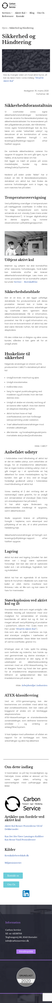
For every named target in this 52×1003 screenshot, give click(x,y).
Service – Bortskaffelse (25, 282)
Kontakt (20, 16)
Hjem (4, 28)
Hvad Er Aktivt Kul (26, 629)
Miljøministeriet (13, 863)
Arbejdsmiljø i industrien (34, 685)
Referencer (7, 16)
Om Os (40, 13)
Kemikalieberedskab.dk (17, 855)
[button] (11, 12)
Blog (32, 13)
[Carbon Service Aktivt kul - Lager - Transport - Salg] (10, 5)
